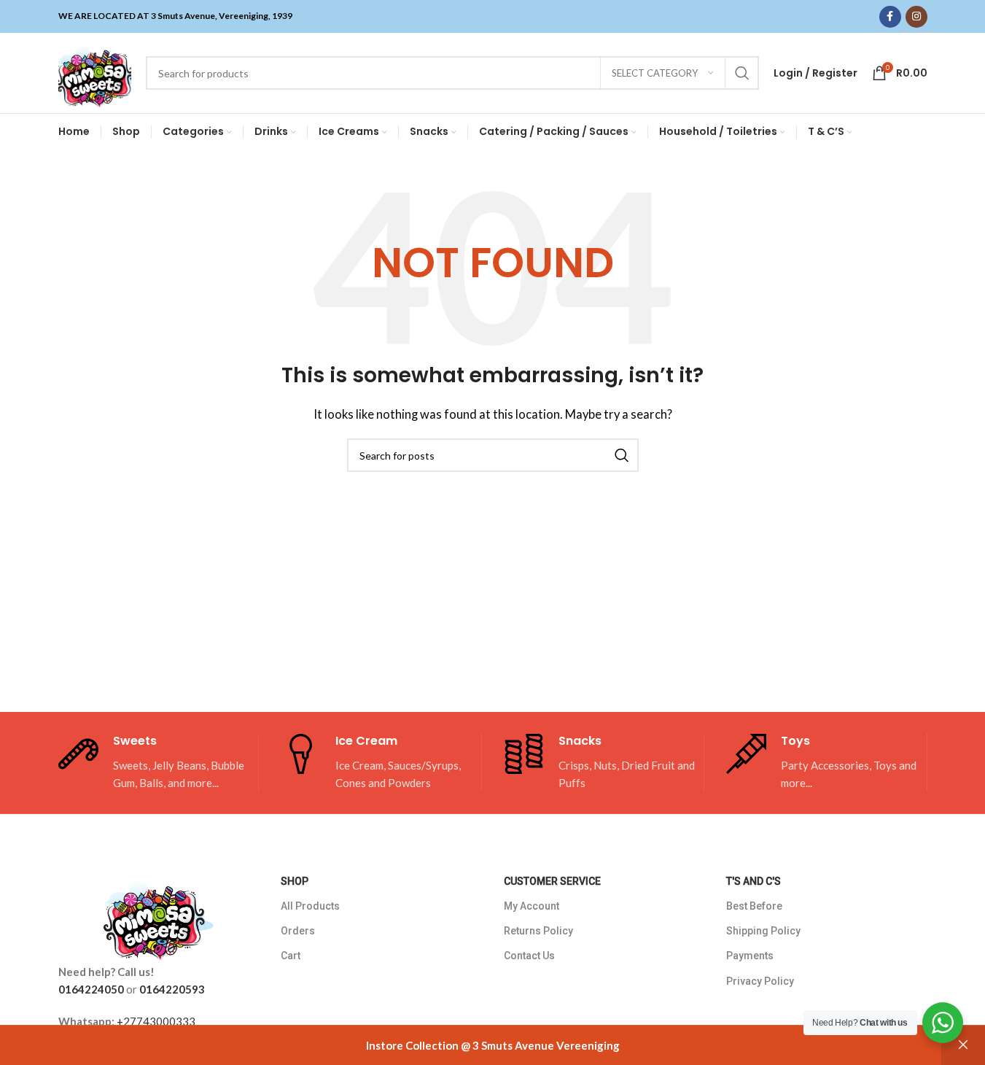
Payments (750, 955)
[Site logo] (94, 71)
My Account (531, 906)
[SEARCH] (742, 73)
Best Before (754, 906)
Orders (298, 931)
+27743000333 (156, 1021)
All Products (310, 906)
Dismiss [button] (963, 1045)
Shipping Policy (763, 931)
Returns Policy (538, 931)
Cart (290, 955)
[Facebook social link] (890, 17)
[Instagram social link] (916, 17)
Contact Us (529, 955)
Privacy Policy (760, 981)
